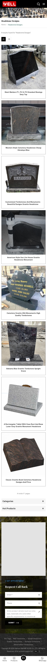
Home (3, 25)
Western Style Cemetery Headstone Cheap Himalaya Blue (23, 149)
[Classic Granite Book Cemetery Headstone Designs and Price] (23, 455)
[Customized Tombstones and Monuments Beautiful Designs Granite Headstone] (22, 177)
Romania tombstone (32, 642)
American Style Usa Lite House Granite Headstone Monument (23, 258)
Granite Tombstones (14, 642)
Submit (11, 623)
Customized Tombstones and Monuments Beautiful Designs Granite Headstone (22, 203)
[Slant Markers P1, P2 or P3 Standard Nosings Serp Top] (23, 67)
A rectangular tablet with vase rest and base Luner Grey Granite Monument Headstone (23, 425)
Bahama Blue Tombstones (23, 645)
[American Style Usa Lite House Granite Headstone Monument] (23, 232)
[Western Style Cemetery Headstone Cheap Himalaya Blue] (23, 122)
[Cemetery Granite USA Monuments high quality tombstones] (23, 288)
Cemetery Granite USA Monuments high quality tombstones (23, 314)
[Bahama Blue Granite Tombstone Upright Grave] (23, 343)
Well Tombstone (19, 639)
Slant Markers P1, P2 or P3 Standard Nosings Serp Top (23, 93)
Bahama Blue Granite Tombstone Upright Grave (23, 370)
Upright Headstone (35, 639)
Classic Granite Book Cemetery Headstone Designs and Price (23, 481)
